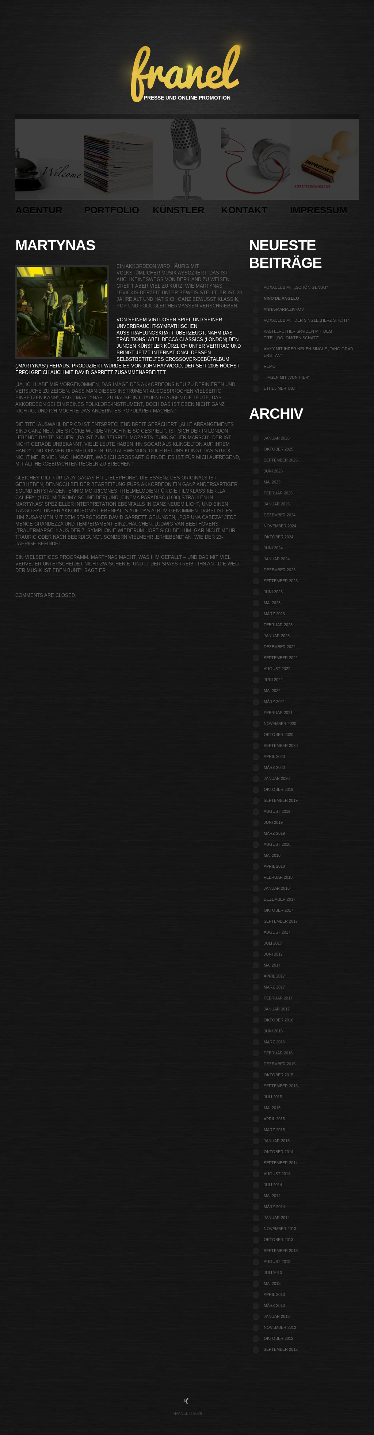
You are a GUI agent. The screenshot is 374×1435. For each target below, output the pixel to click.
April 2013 (274, 1294)
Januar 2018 (277, 888)
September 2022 (281, 657)
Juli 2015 (273, 1097)
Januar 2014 (277, 1217)
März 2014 (274, 1206)
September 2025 (281, 460)
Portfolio (111, 210)
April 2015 (274, 1119)
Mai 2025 (272, 482)
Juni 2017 (273, 954)
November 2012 (280, 1327)
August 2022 (277, 668)
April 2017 (274, 976)
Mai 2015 (272, 1108)
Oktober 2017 (278, 910)
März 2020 (274, 767)
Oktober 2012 (278, 1338)
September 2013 (281, 1250)
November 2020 (280, 723)
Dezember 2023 (279, 570)
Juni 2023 (273, 592)
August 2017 (277, 932)
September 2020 (281, 745)
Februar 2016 (278, 1053)
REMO (270, 366)
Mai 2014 (272, 1195)
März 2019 (274, 833)
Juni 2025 (273, 471)
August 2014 (277, 1173)
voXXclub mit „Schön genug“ (296, 287)
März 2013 (274, 1305)
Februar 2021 (278, 712)
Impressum (318, 210)
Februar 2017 (278, 998)
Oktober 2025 (278, 449)
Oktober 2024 (278, 537)
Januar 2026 (277, 438)
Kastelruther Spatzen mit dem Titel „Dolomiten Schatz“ (298, 334)
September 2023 (281, 581)
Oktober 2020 (278, 734)
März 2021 (274, 701)
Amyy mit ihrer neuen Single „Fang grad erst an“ (308, 352)
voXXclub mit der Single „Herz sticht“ (306, 320)
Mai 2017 (272, 965)
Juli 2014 (273, 1184)
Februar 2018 (278, 877)
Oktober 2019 (278, 789)
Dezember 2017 (279, 899)
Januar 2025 (277, 504)
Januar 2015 (277, 1141)
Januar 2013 (277, 1316)
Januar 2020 (277, 778)
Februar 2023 (278, 625)
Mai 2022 (272, 690)
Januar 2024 (277, 559)
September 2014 (281, 1163)
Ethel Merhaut (280, 388)
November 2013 (280, 1228)
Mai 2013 (272, 1283)
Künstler (179, 210)
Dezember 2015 (279, 1064)
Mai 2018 (272, 855)
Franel (180, 1413)
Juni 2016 (273, 1031)
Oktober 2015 (278, 1075)
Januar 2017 (277, 1009)
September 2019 (281, 800)
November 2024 (280, 526)
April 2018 (274, 866)
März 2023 (274, 614)
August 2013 (277, 1261)
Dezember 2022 (279, 646)
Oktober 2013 (278, 1239)
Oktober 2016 (278, 1020)
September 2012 (281, 1349)
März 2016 (274, 1042)
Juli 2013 (273, 1272)
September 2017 (281, 921)
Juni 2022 (273, 679)
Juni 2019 (273, 822)
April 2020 (274, 756)
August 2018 (277, 844)
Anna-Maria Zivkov (284, 309)
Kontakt (244, 210)
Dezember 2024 (279, 515)
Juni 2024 (273, 548)
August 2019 (277, 811)
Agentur (38, 210)
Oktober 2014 (278, 1152)
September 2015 (281, 1086)
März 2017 (274, 987)
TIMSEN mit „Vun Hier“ (287, 377)
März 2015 (274, 1130)
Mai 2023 (272, 603)
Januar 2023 (277, 636)
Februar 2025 (278, 493)
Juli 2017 (273, 943)
